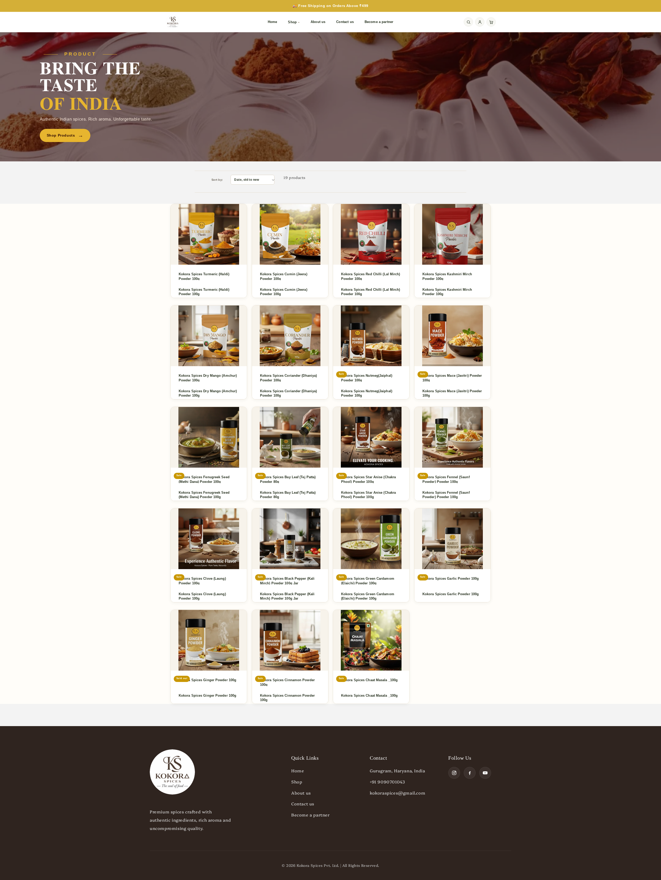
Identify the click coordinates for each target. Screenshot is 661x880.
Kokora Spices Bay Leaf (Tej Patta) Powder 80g (288, 495)
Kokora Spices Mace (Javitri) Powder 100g (452, 393)
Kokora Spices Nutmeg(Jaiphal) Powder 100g (366, 393)
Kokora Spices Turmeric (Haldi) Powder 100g (204, 292)
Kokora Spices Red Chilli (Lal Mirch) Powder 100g (370, 292)
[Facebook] (470, 773)
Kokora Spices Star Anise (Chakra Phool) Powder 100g (368, 495)
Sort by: (217, 179)
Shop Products (65, 135)
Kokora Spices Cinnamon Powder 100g (287, 698)
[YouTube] (485, 773)
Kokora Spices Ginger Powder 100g (207, 695)
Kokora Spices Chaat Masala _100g (369, 695)
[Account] (479, 22)
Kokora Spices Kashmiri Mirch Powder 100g (447, 292)
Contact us (345, 22)
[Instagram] (454, 773)
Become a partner (379, 22)
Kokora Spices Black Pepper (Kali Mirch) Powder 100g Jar (287, 596)
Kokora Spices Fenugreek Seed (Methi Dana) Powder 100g (204, 495)
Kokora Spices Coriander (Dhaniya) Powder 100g (288, 393)
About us (318, 22)
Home (272, 22)
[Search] (468, 22)
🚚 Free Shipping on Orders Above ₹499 (330, 6)
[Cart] (491, 22)
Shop (294, 22)
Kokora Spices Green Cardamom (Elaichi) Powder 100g (367, 596)
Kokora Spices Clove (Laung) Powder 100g (202, 596)
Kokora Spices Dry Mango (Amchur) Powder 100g (208, 393)
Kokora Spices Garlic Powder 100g (450, 594)
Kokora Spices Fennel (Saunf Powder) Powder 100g (446, 495)
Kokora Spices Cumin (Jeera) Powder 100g (283, 292)
